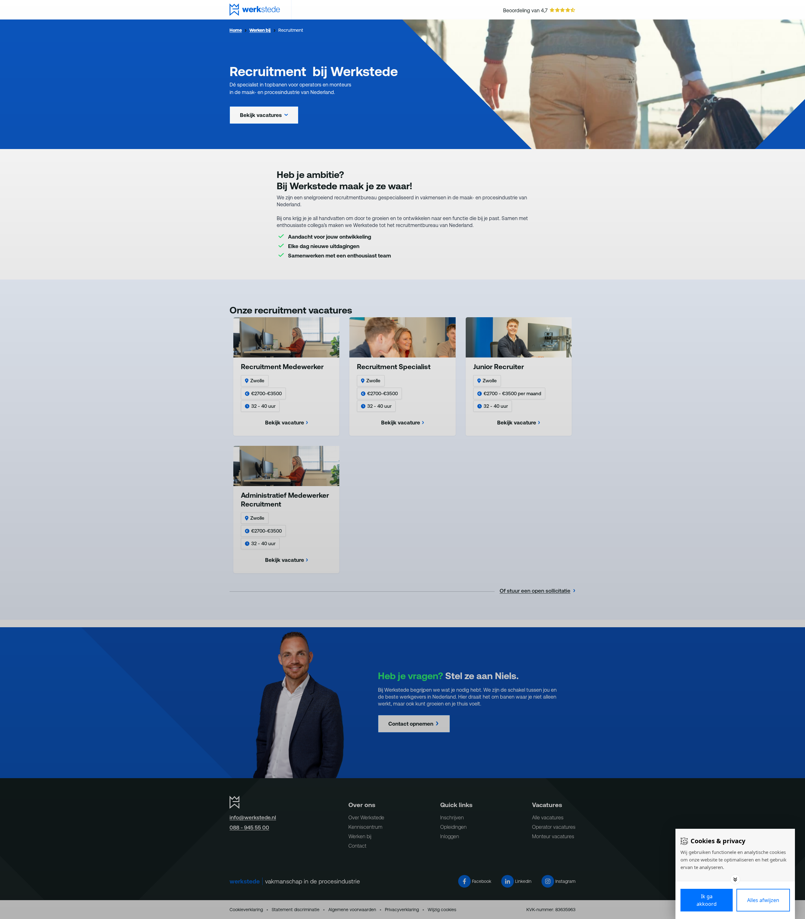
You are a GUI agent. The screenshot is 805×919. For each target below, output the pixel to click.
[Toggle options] (735, 879)
